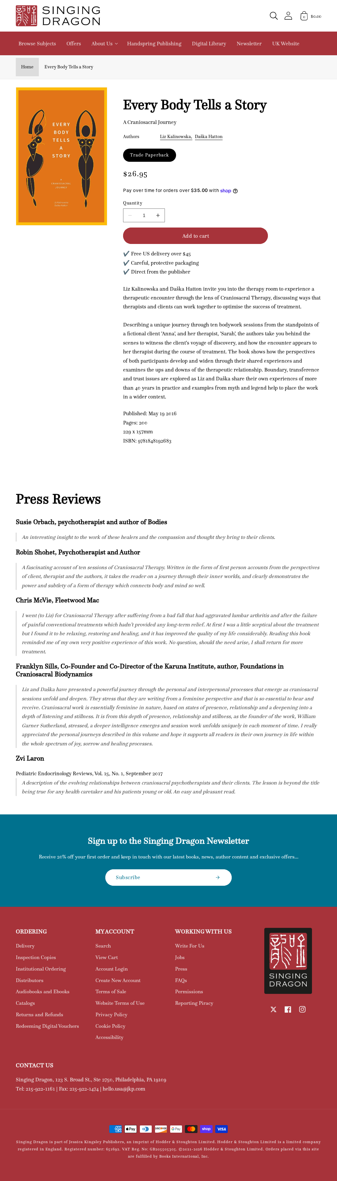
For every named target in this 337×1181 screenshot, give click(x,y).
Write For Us (189, 946)
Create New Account (118, 980)
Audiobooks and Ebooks (42, 991)
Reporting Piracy (194, 1003)
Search (103, 946)
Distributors (29, 980)
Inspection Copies (36, 957)
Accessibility (109, 1037)
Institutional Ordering (41, 969)
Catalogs (25, 1003)
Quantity (132, 203)
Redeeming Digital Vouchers (47, 1026)
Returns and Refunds (39, 1014)
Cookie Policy (110, 1026)
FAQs (181, 980)
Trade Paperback (149, 155)
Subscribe (128, 877)
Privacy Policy (111, 1014)
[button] (274, 16)
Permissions (189, 991)
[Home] (58, 15)
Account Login (111, 969)
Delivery (25, 946)
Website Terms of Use (119, 1003)
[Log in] (288, 16)
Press (181, 969)
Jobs (180, 957)
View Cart (106, 957)
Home (27, 67)
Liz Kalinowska (175, 136)
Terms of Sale (110, 991)
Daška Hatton (208, 136)
